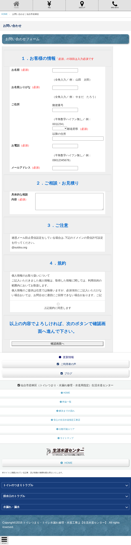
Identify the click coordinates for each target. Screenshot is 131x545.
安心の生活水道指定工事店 (67, 420)
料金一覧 (66, 402)
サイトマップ (67, 438)
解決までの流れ (67, 411)
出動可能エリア (67, 429)
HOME (66, 393)
